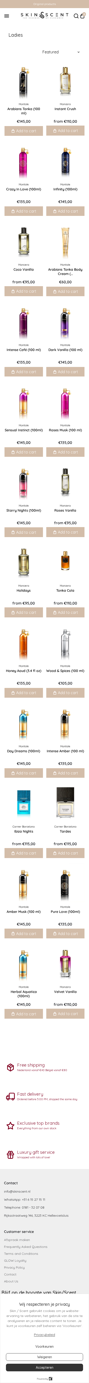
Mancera (65, 104)
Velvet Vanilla (65, 992)
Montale (24, 104)
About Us (11, 1281)
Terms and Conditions (21, 1253)
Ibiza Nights (23, 831)
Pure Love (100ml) (65, 912)
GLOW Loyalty (15, 1260)
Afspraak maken (17, 1240)
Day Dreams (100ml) (23, 751)
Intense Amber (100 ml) (65, 751)
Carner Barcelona (24, 826)
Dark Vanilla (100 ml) (65, 350)
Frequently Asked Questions (25, 1247)
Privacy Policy (14, 1267)
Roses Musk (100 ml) (65, 430)
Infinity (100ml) (65, 189)
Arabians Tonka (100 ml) (23, 111)
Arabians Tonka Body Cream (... (65, 271)
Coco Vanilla (24, 269)
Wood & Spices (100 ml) (65, 671)
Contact (10, 1274)
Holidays (24, 590)
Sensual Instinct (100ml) (24, 430)
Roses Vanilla (65, 510)
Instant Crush (65, 109)
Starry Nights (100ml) (23, 510)
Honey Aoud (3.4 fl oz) (23, 671)
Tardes (65, 831)
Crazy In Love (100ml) (23, 189)
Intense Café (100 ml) (24, 350)
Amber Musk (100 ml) (24, 912)
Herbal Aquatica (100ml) (24, 994)
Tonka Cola (65, 590)
